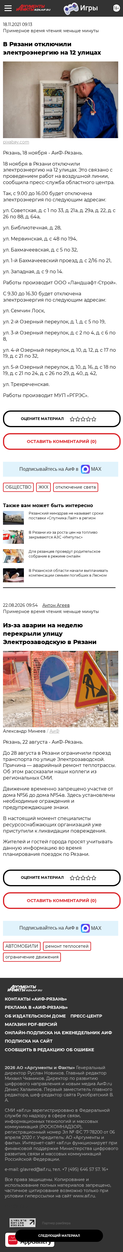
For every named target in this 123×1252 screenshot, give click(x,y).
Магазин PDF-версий (31, 1024)
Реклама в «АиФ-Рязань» (36, 1007)
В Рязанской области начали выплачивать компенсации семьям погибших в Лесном (68, 573)
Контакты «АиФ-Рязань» (36, 999)
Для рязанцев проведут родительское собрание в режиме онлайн (64, 553)
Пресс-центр (86, 1016)
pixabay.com (16, 142)
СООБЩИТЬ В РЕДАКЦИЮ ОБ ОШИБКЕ (49, 1049)
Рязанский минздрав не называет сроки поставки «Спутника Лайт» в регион (66, 515)
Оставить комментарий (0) (61, 441)
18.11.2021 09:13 (17, 24)
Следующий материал (59, 1236)
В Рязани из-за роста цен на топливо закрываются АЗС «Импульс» (63, 534)
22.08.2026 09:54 (20, 605)
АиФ (54, 731)
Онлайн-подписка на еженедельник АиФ (58, 1032)
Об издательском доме (35, 1016)
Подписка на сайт (29, 1041)
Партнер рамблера (56, 1223)
